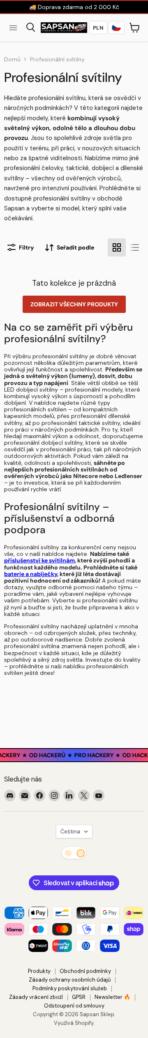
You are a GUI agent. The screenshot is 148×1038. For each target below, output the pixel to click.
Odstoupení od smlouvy (74, 1005)
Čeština (70, 831)
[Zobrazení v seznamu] (135, 247)
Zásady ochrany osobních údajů (70, 979)
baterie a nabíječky (30, 574)
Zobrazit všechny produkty (74, 304)
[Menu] (13, 28)
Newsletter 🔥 (112, 997)
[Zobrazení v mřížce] (117, 247)
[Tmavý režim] (74, 853)
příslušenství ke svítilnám (39, 560)
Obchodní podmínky (85, 971)
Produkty (39, 971)
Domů (12, 59)
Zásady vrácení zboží (36, 997)
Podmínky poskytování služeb (69, 988)
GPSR (79, 997)
